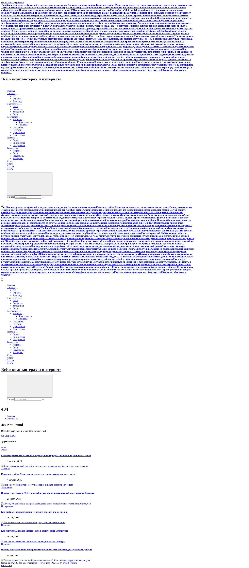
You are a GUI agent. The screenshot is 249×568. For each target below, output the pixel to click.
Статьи (10, 166)
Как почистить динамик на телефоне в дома (34, 49)
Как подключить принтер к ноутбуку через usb (138, 70)
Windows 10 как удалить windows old (59, 26)
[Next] (5, 447)
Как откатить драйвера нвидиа (29, 31)
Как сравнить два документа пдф (119, 67)
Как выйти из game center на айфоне (62, 39)
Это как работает (30, 23)
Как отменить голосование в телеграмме (88, 54)
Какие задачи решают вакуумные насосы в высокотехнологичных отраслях (149, 39)
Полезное (6, 525)
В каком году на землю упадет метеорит (115, 62)
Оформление (19, 145)
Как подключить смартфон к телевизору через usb (80, 15)
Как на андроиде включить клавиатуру (65, 31)
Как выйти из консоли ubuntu (141, 18)
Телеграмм (18, 158)
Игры (9, 161)
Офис (15, 106)
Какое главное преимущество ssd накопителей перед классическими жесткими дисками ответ (90, 52)
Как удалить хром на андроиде (166, 49)
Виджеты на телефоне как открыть (128, 54)
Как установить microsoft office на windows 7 (71, 33)
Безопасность (25, 122)
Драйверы (18, 109)
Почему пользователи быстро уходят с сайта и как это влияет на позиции (74, 41)
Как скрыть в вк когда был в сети (57, 23)
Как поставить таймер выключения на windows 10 (86, 65)
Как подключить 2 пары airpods (123, 15)
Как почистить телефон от (92, 26)
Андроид (17, 101)
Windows (17, 98)
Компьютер (12, 117)
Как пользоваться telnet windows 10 (138, 20)
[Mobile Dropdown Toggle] (17, 94)
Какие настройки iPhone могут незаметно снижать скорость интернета (133, 5)
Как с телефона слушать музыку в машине (111, 36)
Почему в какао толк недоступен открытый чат (42, 54)
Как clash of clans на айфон (111, 13)
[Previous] (2, 447)
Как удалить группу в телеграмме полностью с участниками (125, 33)
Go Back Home (8, 436)
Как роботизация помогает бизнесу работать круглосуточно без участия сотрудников (74, 59)
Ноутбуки (17, 130)
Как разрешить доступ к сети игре (153, 62)
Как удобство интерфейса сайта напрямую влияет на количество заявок (135, 57)
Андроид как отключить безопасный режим (139, 44)
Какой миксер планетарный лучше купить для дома (113, 31)
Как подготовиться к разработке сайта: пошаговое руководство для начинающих (73, 44)
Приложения (19, 132)
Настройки (18, 127)
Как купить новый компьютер (104, 20)
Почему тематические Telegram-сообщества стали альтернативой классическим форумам (47, 493)
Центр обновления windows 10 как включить (71, 62)
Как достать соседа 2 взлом (95, 39)
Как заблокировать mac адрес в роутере (157, 67)
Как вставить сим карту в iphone (30, 33)
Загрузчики (18, 111)
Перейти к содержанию (12, 2)
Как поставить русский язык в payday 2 (155, 36)
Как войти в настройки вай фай (153, 28)
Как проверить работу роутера (72, 20)
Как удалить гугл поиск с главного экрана (128, 49)
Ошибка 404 (13, 418)
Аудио (10, 163)
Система (11, 93)
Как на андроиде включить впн (36, 46)
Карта (10, 169)
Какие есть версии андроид (33, 62)
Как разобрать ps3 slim (152, 31)
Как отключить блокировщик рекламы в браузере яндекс (67, 57)
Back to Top (6, 565)
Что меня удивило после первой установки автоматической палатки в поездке (85, 18)
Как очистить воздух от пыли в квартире (107, 46)
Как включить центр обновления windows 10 (78, 67)
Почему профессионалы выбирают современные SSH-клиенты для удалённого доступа (64, 10)
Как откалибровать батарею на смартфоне (32, 15)
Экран (4, 449)
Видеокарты (19, 143)
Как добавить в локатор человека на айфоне (66, 36)
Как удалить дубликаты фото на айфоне (149, 46)
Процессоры (19, 135)
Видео (16, 140)
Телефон (11, 148)
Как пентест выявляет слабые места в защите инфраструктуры (34, 531)
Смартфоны (18, 156)
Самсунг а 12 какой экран (46, 65)
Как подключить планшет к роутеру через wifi (82, 28)
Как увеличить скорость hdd (28, 36)
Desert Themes (70, 563)
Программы (13, 104)
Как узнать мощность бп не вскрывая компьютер (151, 13)
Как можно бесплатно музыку (121, 28)
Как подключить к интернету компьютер (33, 67)
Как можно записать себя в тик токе (93, 23)
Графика (11, 137)
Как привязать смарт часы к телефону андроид (82, 49)
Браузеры (23, 124)
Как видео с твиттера (117, 26)
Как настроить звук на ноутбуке (68, 46)
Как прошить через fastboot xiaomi (136, 59)
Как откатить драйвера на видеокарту (166, 54)
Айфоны (17, 150)
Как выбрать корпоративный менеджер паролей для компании (104, 7)
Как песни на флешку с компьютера (131, 65)
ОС (14, 96)
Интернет (17, 119)
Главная (11, 91)
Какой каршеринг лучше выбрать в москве (135, 41)
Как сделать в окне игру (125, 23)
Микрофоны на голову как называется (93, 70)
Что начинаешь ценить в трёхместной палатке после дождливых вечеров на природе (53, 13)
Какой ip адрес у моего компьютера (24, 39)
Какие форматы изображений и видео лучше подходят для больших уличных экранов (51, 5)
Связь (15, 114)
